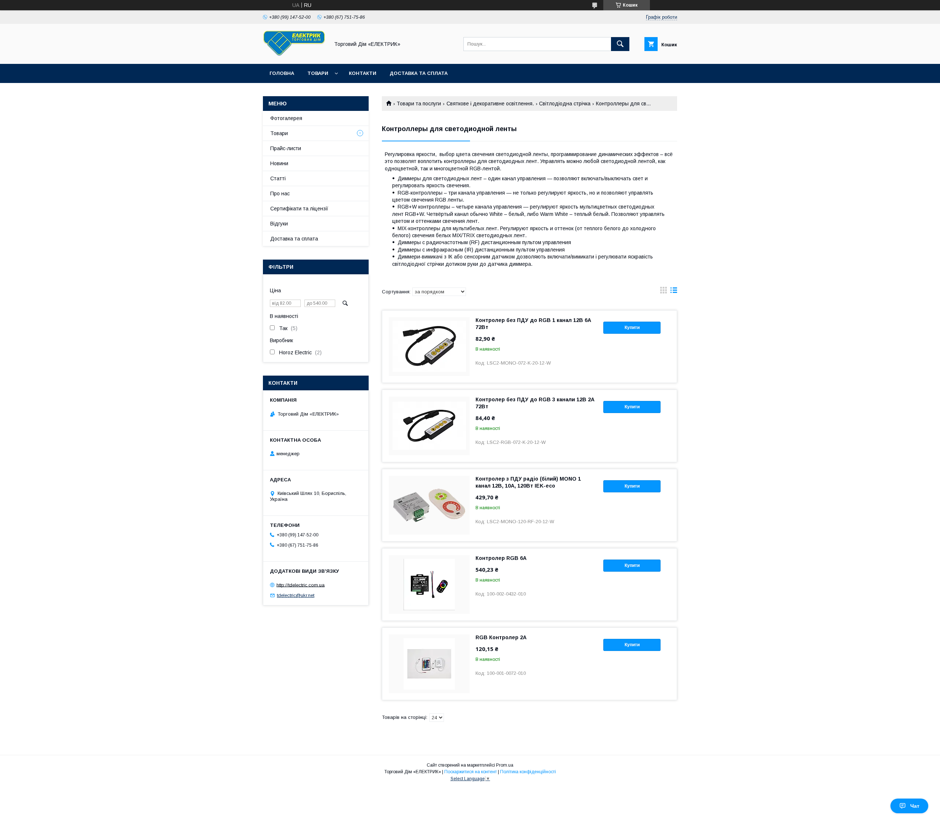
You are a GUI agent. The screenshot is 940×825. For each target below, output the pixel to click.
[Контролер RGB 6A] (429, 584)
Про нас (280, 193)
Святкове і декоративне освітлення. (490, 103)
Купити (632, 327)
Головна (282, 73)
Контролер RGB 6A (501, 558)
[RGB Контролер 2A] (429, 663)
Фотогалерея (286, 118)
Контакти (362, 73)
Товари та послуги (419, 103)
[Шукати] (620, 44)
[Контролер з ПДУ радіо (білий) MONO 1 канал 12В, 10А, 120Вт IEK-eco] (429, 505)
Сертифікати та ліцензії (299, 208)
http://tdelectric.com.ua (300, 584)
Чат (914, 806)
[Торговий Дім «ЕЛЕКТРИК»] (294, 54)
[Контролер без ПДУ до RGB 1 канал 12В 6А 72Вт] (429, 346)
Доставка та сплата (419, 73)
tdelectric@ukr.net (295, 595)
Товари (317, 73)
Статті (278, 178)
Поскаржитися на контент (470, 771)
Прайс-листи (285, 148)
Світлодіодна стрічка (564, 103)
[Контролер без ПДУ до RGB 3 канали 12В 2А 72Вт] (429, 426)
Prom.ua (504, 765)
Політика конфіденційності (528, 771)
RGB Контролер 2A (501, 637)
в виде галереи (663, 292)
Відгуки (279, 224)
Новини (279, 163)
